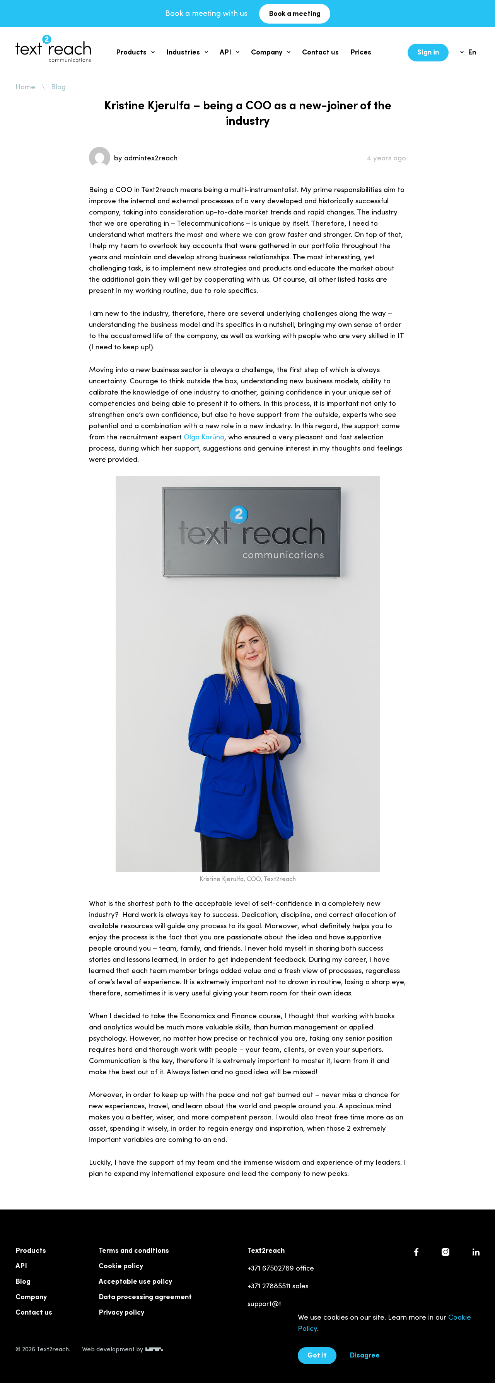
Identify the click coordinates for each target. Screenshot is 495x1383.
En (472, 51)
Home (25, 86)
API (225, 51)
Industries (183, 51)
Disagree (365, 1354)
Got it (317, 1354)
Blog (58, 86)
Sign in (428, 51)
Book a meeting (295, 12)
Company (266, 51)
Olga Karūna (204, 436)
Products (131, 51)
